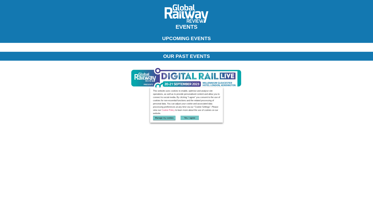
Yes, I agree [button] (189, 118)
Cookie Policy (168, 110)
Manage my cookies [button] (164, 118)
